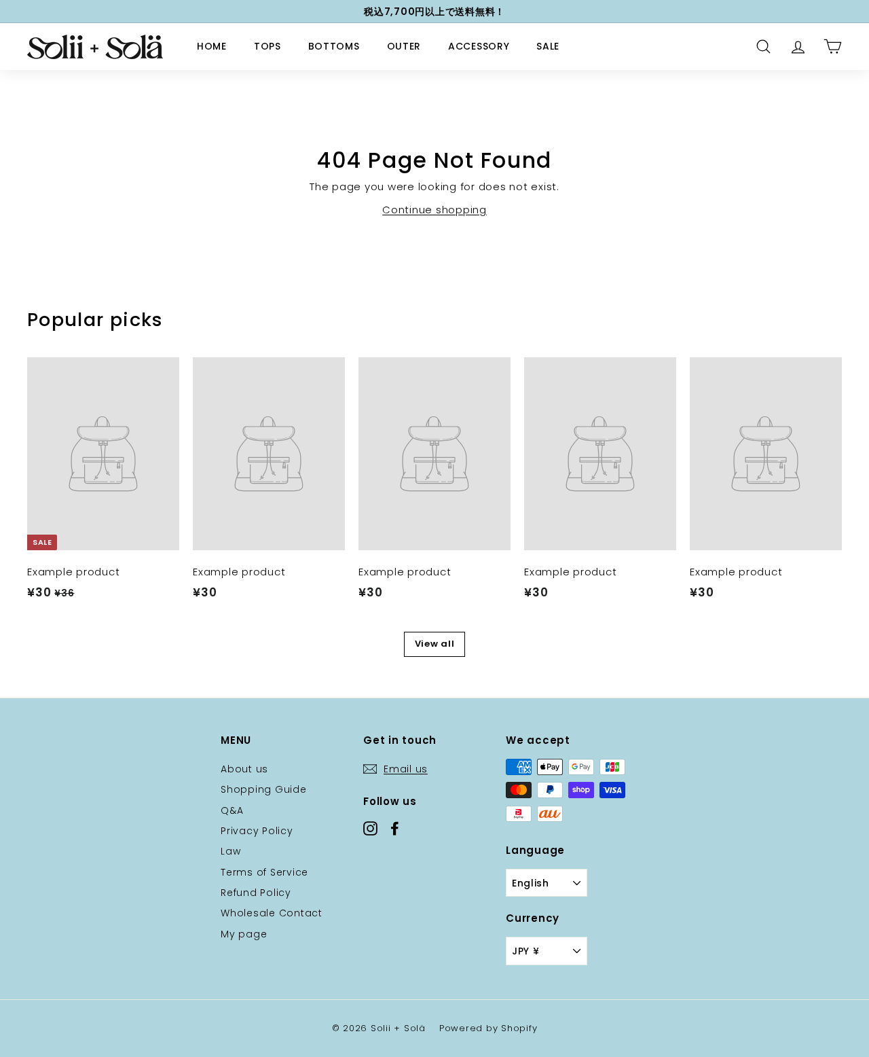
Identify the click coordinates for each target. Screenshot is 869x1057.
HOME (212, 46)
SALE (547, 46)
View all (435, 643)
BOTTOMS (334, 46)
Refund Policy (256, 892)
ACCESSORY (478, 46)
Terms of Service (264, 872)
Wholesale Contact (271, 913)
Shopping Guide (264, 789)
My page (244, 934)
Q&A (232, 810)
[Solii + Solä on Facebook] (395, 828)
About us (244, 769)
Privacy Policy (257, 831)
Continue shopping (434, 209)
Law (230, 851)
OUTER (404, 46)
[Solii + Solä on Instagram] (370, 828)
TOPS (267, 46)
